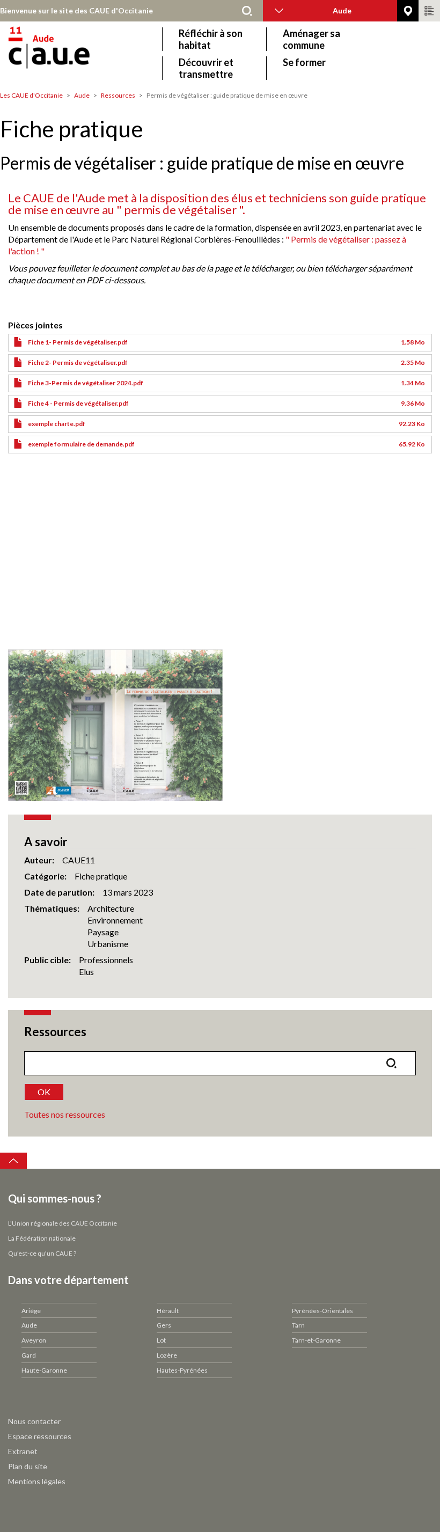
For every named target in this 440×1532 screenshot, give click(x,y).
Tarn (298, 1325)
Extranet (23, 1451)
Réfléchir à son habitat (211, 39)
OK (44, 1092)
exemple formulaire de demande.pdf (81, 444)
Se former (304, 62)
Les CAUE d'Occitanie (31, 95)
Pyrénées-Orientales (322, 1311)
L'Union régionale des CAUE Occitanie (62, 1223)
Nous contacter (34, 1421)
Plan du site (27, 1466)
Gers (164, 1325)
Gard (28, 1355)
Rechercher (247, 10)
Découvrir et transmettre (206, 68)
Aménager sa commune (311, 39)
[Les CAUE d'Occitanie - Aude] (79, 53)
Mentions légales (36, 1481)
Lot (161, 1340)
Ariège (31, 1311)
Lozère (167, 1355)
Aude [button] (342, 10)
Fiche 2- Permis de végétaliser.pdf (78, 362)
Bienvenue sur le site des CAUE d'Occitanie (76, 10)
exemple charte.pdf (56, 424)
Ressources (118, 95)
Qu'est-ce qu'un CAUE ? (42, 1253)
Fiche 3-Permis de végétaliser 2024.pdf (85, 383)
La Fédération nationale (42, 1238)
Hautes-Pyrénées (182, 1370)
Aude (82, 95)
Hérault (168, 1311)
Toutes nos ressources (64, 1114)
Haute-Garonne (44, 1370)
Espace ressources (39, 1436)
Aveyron (33, 1340)
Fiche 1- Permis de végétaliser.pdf (78, 342)
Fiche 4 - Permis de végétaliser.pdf (78, 403)
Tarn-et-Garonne (316, 1340)
